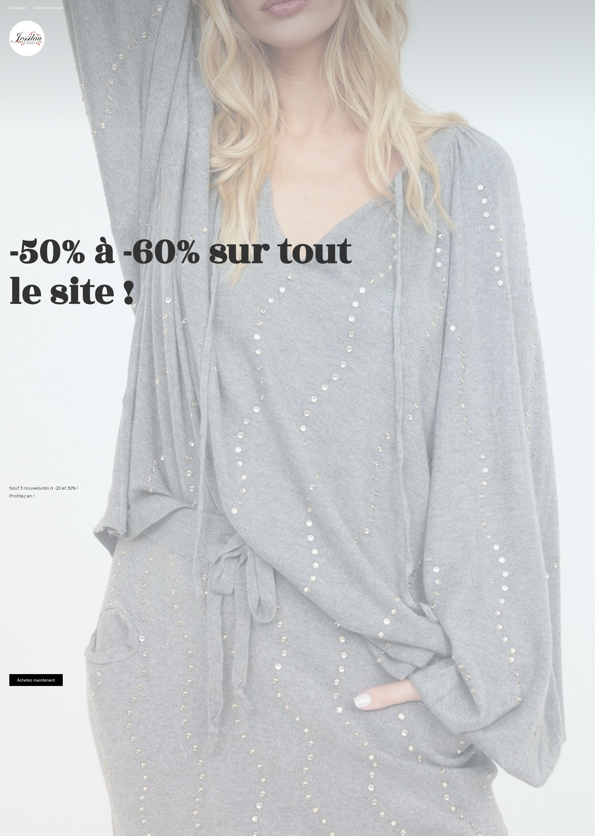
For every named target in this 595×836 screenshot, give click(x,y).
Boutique (17, 8)
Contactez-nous (48, 8)
